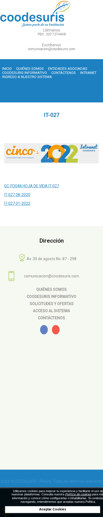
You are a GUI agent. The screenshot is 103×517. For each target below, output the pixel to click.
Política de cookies (78, 494)
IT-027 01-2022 (17, 203)
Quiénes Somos (30, 69)
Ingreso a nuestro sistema (27, 77)
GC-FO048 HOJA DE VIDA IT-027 (31, 186)
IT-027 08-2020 (17, 195)
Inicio (7, 69)
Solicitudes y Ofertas (52, 303)
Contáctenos (63, 73)
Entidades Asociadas (67, 69)
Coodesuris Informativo (24, 73)
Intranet (88, 73)
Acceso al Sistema (51, 311)
